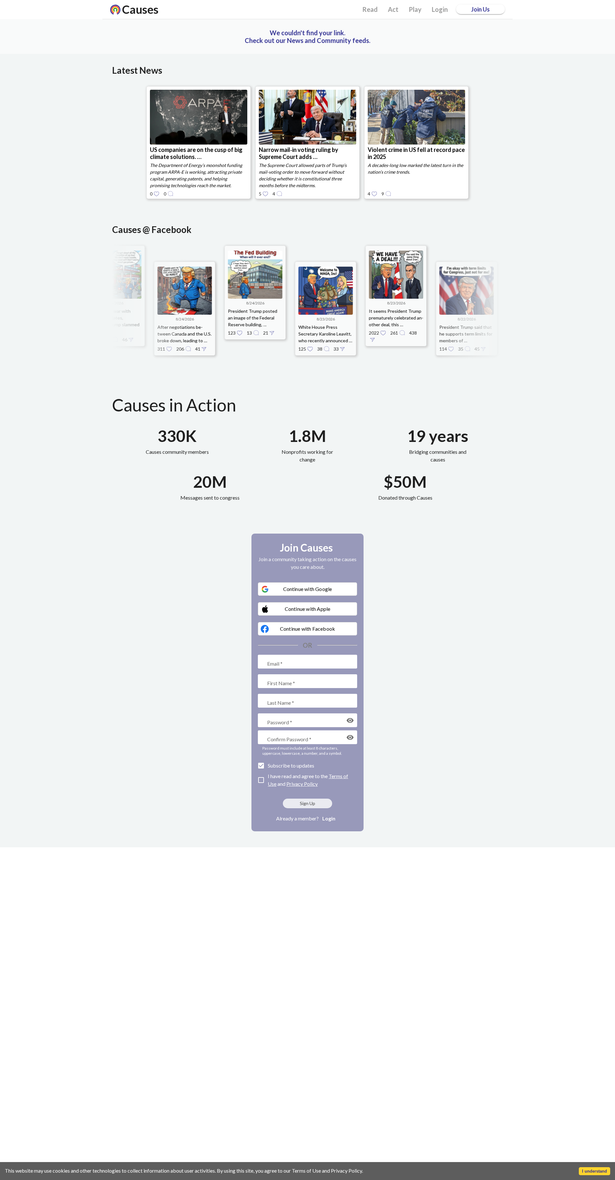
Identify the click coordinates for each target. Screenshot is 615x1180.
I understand (594, 1171)
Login (328, 818)
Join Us (480, 9)
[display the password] (350, 720)
